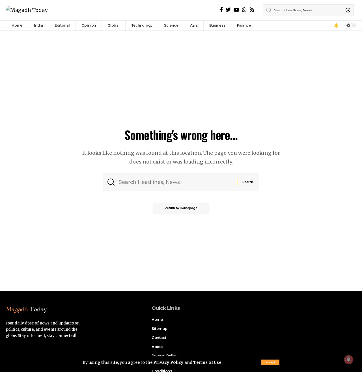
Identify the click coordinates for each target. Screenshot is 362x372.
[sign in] (328, 25)
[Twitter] (228, 9)
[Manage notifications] (348, 359)
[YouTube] (236, 9)
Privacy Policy (168, 362)
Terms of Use (207, 362)
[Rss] (252, 9)
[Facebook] (221, 9)
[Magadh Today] (27, 10)
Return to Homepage (181, 208)
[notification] (336, 25)
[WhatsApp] (244, 9)
